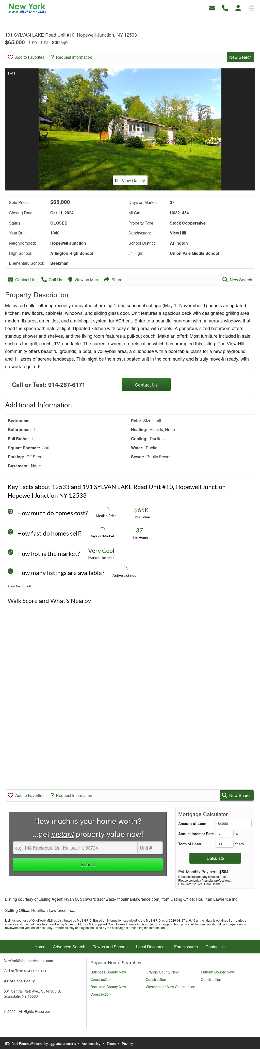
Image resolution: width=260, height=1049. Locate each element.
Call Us (55, 280)
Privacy (127, 1043)
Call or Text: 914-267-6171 (48, 384)
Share (116, 280)
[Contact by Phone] (225, 7)
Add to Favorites (29, 57)
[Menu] (251, 7)
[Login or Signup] (238, 7)
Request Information (74, 57)
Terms (111, 1043)
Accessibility (91, 1043)
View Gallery (133, 180)
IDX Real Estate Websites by (27, 1043)
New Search (240, 57)
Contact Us (25, 280)
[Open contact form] (212, 7)
